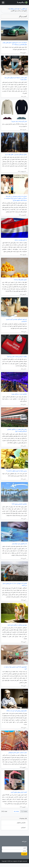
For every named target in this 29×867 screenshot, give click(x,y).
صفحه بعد (16, 811)
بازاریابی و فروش (21, 823)
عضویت (24, 854)
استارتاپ (23, 828)
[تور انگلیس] (22, 2)
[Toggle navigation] (3, 2)
